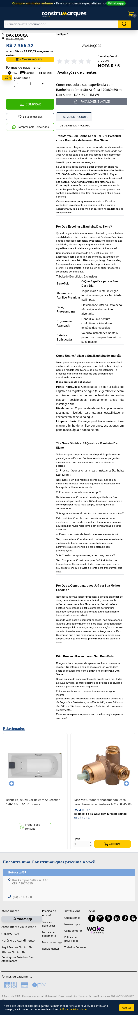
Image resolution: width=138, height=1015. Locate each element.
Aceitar (127, 1008)
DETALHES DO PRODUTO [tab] (75, 125)
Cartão (29, 73)
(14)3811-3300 (22, 897)
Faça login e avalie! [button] (95, 101)
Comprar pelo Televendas (33, 127)
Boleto (47, 73)
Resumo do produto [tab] (74, 116)
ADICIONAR (114, 844)
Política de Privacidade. (73, 1009)
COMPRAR (33, 104)
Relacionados (14, 728)
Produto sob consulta (32, 826)
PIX (14, 73)
